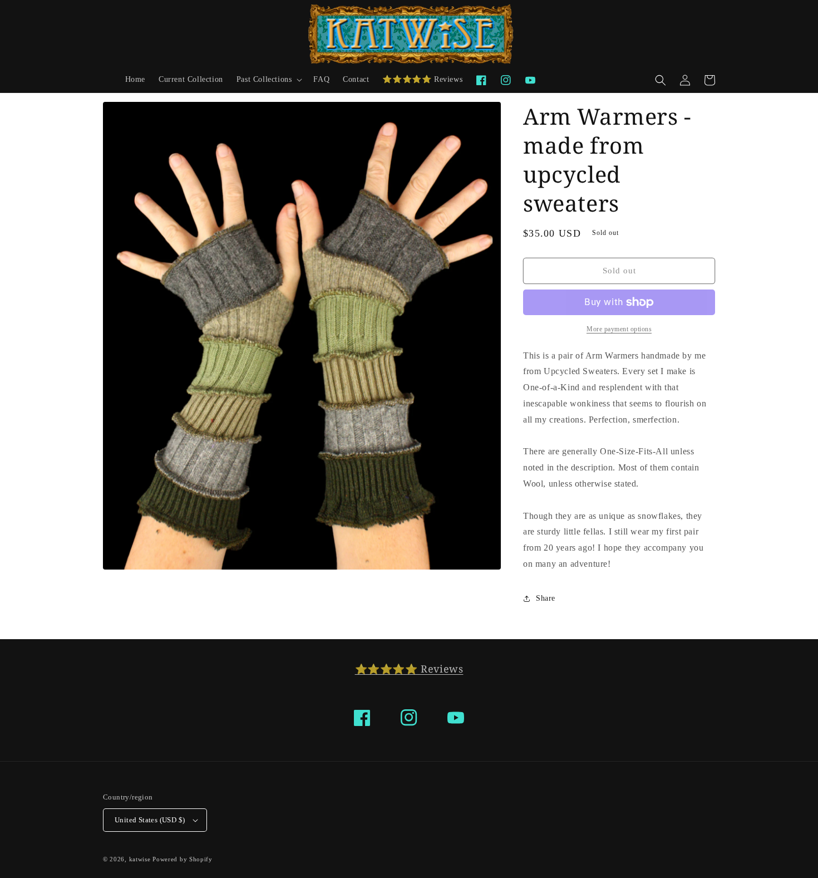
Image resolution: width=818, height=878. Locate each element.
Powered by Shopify (182, 859)
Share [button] (545, 598)
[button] (268, 79)
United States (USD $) (150, 820)
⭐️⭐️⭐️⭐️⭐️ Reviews (409, 668)
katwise (140, 859)
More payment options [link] (619, 329)
